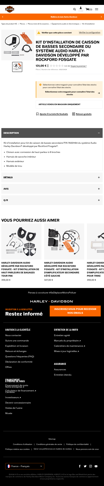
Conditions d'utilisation (22, 444)
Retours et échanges (15, 351)
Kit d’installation (88, 24)
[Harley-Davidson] (52, 301)
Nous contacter (13, 335)
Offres (8, 367)
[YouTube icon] (96, 466)
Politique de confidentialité (77, 444)
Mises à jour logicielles (65, 351)
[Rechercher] (74, 9)
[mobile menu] (96, 9)
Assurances (60, 369)
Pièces (22, 24)
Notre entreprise (13, 386)
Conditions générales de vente (49, 444)
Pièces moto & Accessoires (38, 24)
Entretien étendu (63, 374)
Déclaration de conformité (18, 361)
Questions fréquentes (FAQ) (19, 356)
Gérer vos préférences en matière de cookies (53, 449)
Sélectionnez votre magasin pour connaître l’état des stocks (70, 93)
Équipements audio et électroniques (65, 24)
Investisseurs (12, 397)
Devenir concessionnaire (18, 402)
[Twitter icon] (85, 466)
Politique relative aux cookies (17, 449)
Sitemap (52, 439)
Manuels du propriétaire (66, 340)
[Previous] (2, 16)
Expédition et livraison (16, 346)
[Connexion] (80, 9)
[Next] (101, 16)
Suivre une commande (17, 340)
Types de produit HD (9, 24)
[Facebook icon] (79, 466)
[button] (60, 65)
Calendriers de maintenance (68, 346)
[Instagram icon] (90, 466)
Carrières (10, 392)
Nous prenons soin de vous (87, 449)
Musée (8, 413)
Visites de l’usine (13, 408)
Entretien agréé (62, 335)
